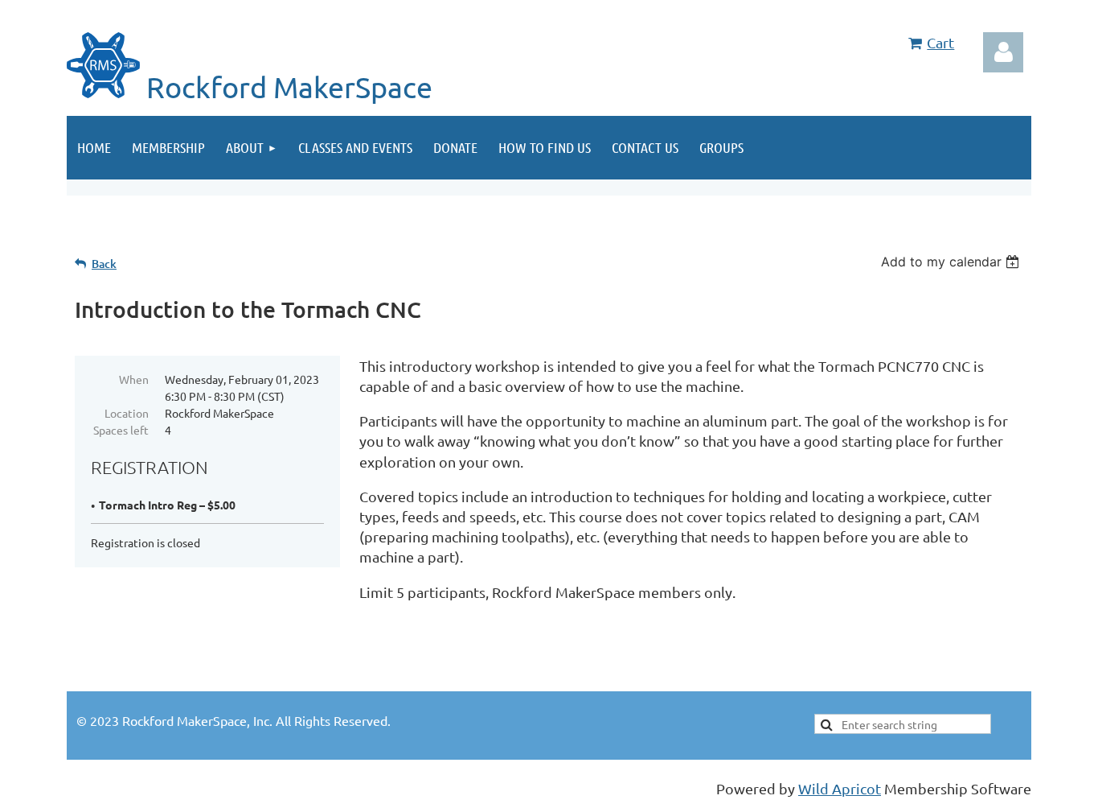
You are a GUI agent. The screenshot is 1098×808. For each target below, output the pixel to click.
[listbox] (952, 261)
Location (126, 413)
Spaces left (121, 430)
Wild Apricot (839, 788)
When (134, 379)
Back (104, 263)
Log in (1003, 52)
